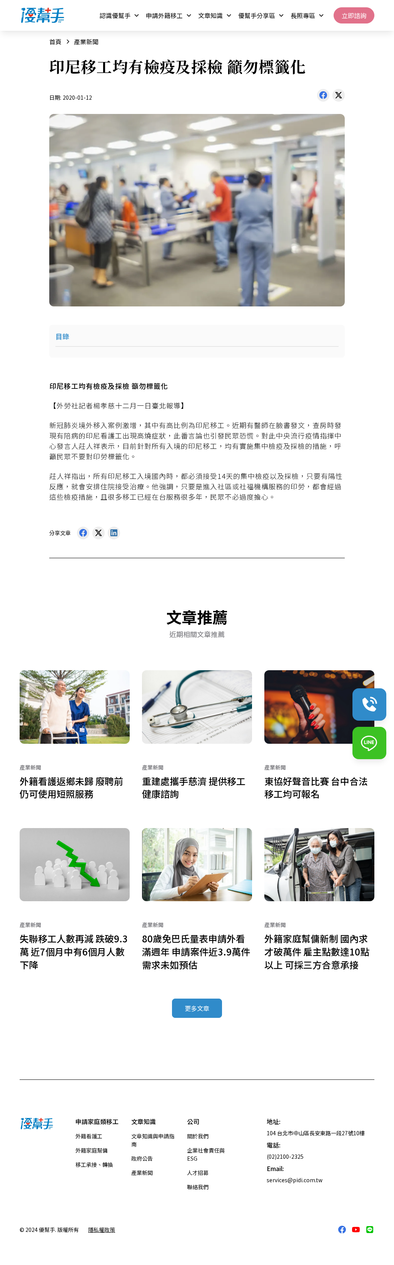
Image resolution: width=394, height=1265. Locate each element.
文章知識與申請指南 (152, 1140)
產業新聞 (142, 1172)
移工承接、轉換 (94, 1164)
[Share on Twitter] (338, 97)
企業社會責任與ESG (206, 1154)
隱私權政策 (101, 1229)
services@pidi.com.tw (294, 1180)
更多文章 (197, 1008)
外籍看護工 (88, 1136)
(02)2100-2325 (285, 1156)
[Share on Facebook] (323, 97)
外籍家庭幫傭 (91, 1150)
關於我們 (198, 1136)
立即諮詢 (354, 15)
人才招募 (198, 1172)
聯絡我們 (198, 1187)
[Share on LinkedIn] (114, 534)
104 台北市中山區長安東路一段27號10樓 (316, 1133)
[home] (43, 15)
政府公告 (142, 1158)
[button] (120, 15)
